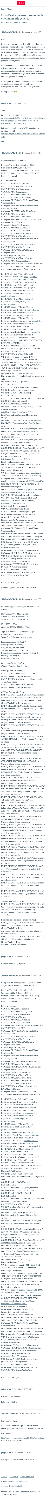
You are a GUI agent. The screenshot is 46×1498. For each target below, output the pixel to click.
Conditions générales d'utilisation (14, 1481)
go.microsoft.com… (9, 296)
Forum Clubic (6, 9)
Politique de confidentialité (11, 1486)
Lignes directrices (27, 1477)
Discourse (16, 1492)
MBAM (25, 128)
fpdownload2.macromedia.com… (14, 503)
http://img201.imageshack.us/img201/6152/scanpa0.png (22, 1438)
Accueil (4, 1477)
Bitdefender (15, 1402)
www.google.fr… (30, 277)
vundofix (17, 1396)
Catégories (14, 1477)
